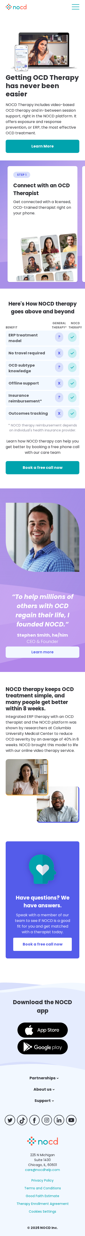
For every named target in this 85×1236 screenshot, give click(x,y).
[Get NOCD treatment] (42, 1144)
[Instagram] (48, 1120)
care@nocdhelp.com (42, 1169)
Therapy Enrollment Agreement (43, 1203)
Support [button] (42, 1100)
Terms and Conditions (42, 1188)
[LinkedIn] (61, 1120)
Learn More (42, 146)
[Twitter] (12, 1120)
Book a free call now (43, 467)
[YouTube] (73, 1120)
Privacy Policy (42, 1180)
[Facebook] (36, 1120)
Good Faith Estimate (42, 1196)
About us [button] (42, 1089)
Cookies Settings (42, 1211)
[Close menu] (75, 6)
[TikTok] (24, 1120)
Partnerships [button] (42, 1078)
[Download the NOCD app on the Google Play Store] (42, 1047)
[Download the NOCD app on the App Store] (42, 1031)
